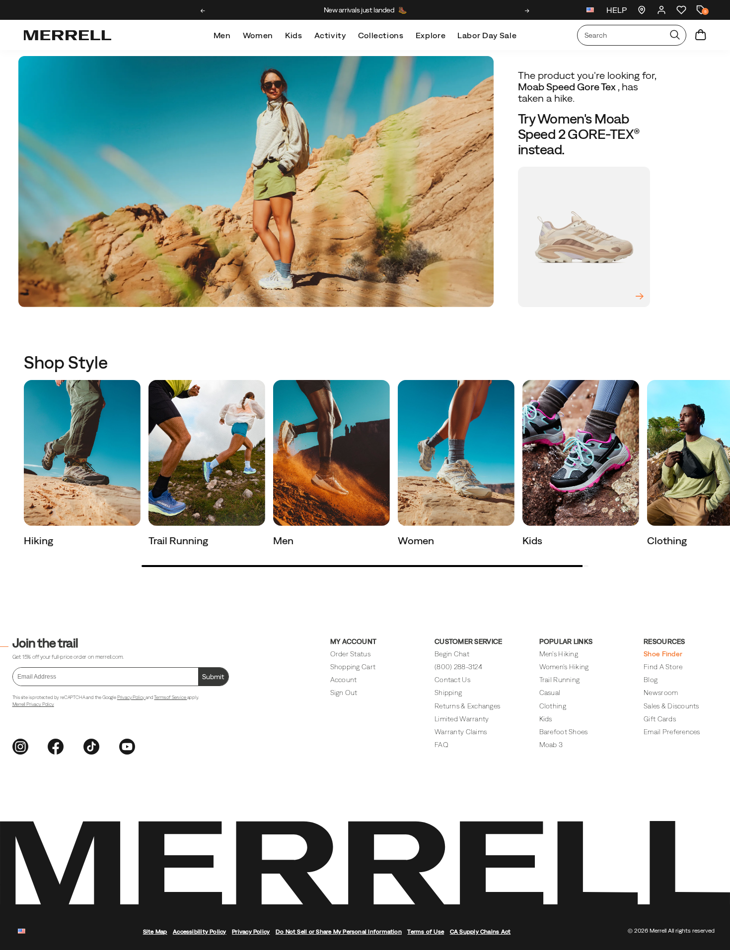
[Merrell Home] (67, 35)
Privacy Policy (131, 697)
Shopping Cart (352, 667)
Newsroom (661, 693)
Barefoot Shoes (563, 732)
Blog (650, 680)
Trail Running (179, 540)
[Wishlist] (681, 10)
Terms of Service (170, 697)
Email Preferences (672, 732)
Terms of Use (425, 931)
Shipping (448, 693)
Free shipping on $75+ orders (365, 10)
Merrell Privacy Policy (33, 704)
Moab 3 (551, 745)
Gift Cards (660, 719)
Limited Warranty (462, 719)
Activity (330, 35)
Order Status (350, 654)
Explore (430, 35)
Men (222, 35)
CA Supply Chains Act (480, 931)
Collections (381, 35)
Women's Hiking (564, 667)
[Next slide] (527, 11)
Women (258, 35)
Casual (550, 693)
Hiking (39, 540)
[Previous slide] (203, 11)
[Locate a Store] (642, 10)
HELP (616, 9)
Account (343, 680)
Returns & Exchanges (467, 706)
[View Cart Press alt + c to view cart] (700, 35)
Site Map (155, 931)
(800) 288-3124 (458, 667)
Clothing (668, 540)
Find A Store (663, 667)
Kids (293, 35)
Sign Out (344, 693)
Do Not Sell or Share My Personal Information (339, 931)
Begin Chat (452, 654)
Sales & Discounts (671, 706)
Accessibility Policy (199, 931)
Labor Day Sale (486, 35)
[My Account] (661, 10)
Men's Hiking (558, 654)
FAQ (441, 745)
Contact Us (452, 680)
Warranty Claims (461, 732)
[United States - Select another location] (590, 11)
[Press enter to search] (675, 35)
